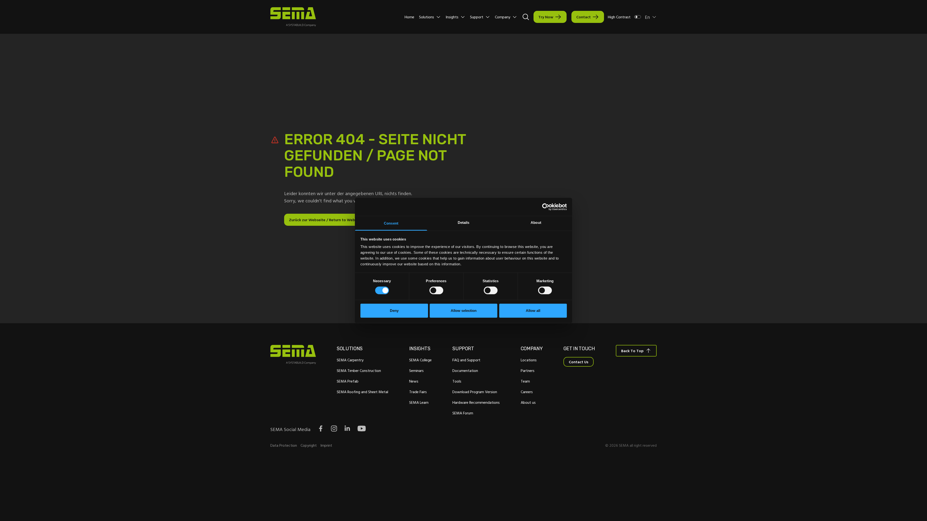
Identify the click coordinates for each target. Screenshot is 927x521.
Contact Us (578, 362)
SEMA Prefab (347, 381)
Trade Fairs (418, 392)
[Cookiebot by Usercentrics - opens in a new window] (546, 206)
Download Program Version (474, 392)
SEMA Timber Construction (359, 370)
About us (528, 402)
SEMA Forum (462, 413)
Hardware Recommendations (476, 402)
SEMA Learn (418, 402)
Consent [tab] (391, 223)
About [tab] (536, 222)
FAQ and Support (466, 360)
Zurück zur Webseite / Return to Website (325, 220)
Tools (456, 381)
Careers (527, 392)
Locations (529, 360)
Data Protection (283, 445)
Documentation (465, 370)
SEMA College (420, 360)
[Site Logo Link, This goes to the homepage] (293, 17)
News (413, 381)
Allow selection (464, 310)
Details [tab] (464, 222)
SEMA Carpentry (350, 360)
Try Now (545, 17)
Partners (527, 370)
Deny (394, 310)
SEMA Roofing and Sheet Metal (362, 392)
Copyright (309, 445)
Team (525, 381)
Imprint (326, 445)
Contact (583, 17)
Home (409, 17)
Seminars (416, 370)
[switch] (436, 290)
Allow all (533, 310)
